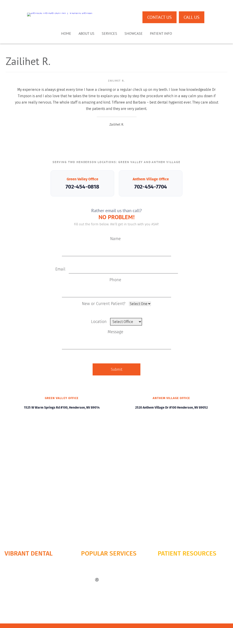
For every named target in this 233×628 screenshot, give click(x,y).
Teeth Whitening (92, 594)
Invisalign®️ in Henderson (100, 580)
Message (115, 331)
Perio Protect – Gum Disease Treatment (109, 584)
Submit (116, 369)
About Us (86, 33)
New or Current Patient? (104, 303)
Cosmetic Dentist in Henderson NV (106, 565)
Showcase (133, 33)
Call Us (192, 17)
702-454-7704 (150, 187)
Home (66, 33)
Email (60, 269)
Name (115, 238)
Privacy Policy (168, 575)
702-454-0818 (82, 187)
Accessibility (167, 580)
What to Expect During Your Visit (181, 561)
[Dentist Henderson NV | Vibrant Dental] (59, 14)
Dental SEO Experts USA (156, 618)
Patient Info (161, 33)
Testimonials (14, 580)
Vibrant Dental (29, 553)
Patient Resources (187, 553)
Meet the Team (15, 570)
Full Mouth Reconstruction (100, 575)
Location (99, 321)
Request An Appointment (23, 589)
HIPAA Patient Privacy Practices (180, 570)
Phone (115, 279)
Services (109, 33)
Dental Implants (92, 570)
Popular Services (109, 553)
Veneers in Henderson (97, 589)
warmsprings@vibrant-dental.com (168, 605)
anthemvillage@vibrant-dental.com (166, 611)
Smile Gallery (14, 575)
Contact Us (159, 17)
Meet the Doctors (17, 565)
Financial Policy (169, 565)
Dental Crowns (91, 561)
